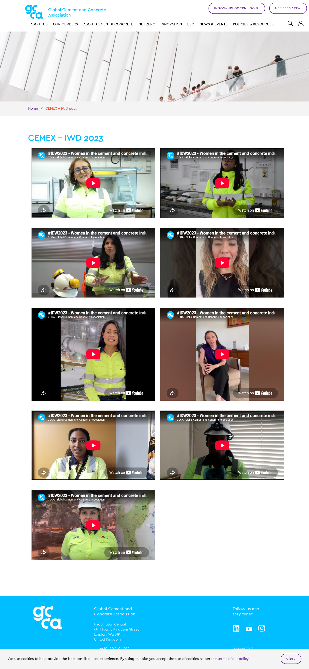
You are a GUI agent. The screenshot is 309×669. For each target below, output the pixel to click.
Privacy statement (243, 648)
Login (301, 23)
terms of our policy (233, 659)
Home (33, 108)
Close (291, 658)
